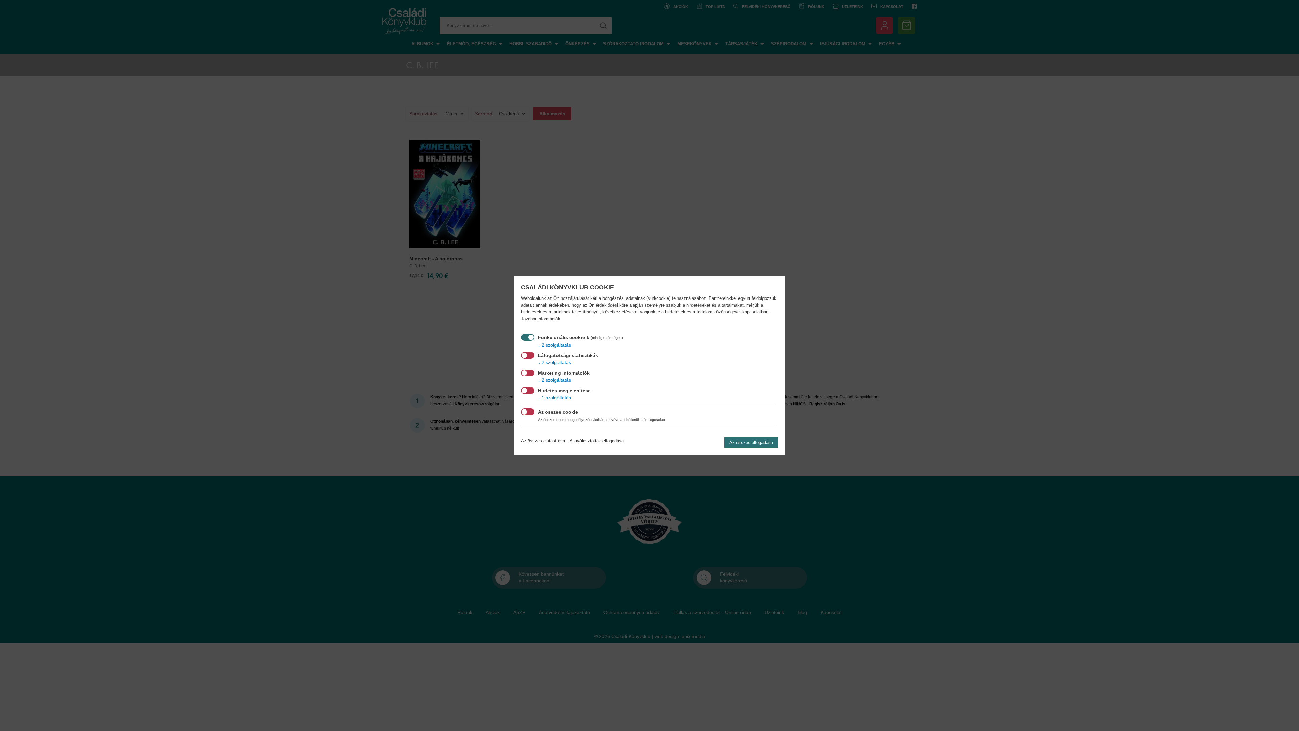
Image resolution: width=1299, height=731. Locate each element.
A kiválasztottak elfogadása (597, 440)
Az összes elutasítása (543, 440)
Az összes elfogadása (751, 442)
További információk (540, 319)
